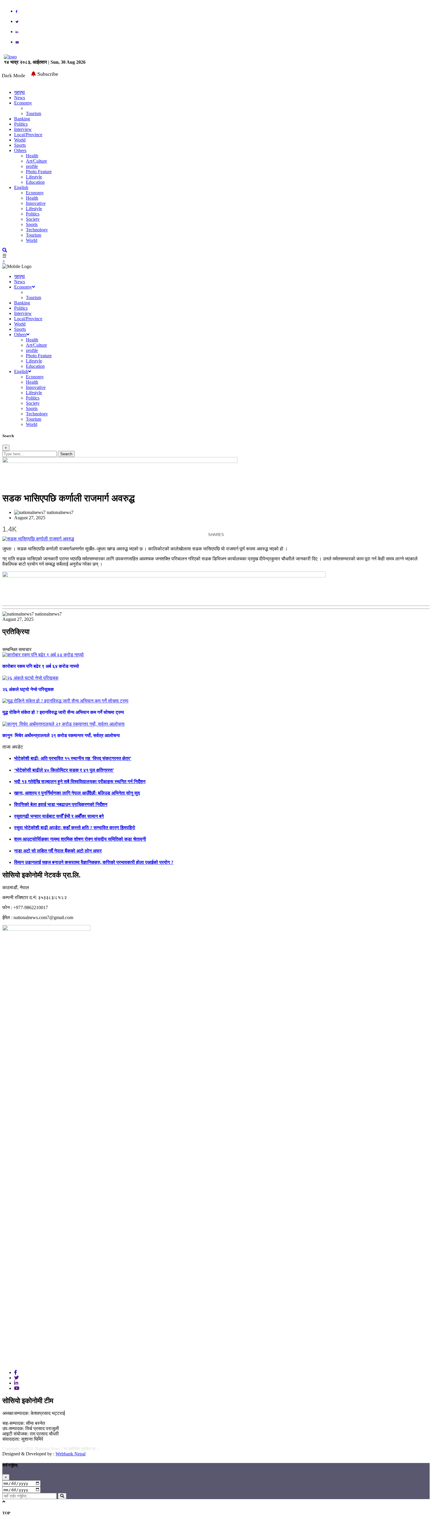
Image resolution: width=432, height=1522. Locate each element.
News (19, 97)
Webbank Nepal (71, 1453)
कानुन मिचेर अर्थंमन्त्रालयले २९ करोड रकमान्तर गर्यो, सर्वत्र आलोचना (61, 735)
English (21, 187)
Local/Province (28, 134)
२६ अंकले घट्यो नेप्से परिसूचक (28, 689)
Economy (23, 102)
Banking (22, 118)
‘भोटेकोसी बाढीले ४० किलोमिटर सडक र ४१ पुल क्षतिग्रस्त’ (64, 770)
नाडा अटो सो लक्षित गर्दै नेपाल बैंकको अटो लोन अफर (58, 850)
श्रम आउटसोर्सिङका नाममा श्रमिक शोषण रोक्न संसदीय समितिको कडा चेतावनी (80, 839)
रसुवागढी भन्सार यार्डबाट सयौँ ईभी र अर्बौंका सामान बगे (59, 816)
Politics (21, 124)
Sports (20, 145)
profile (32, 166)
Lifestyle (34, 176)
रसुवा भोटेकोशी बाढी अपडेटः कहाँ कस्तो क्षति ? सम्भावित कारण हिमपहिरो (74, 827)
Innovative (36, 203)
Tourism (33, 113)
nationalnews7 (60, 512)
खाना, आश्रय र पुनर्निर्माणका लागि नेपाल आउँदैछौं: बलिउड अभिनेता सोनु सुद (77, 793)
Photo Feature (39, 171)
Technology (37, 229)
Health (32, 155)
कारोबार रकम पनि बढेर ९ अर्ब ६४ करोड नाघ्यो (40, 666)
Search (66, 454)
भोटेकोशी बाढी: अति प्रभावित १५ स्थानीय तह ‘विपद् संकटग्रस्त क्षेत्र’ (72, 758)
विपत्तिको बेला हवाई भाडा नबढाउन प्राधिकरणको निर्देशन (60, 804)
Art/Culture (36, 161)
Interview (23, 129)
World (20, 139)
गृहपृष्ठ (19, 276)
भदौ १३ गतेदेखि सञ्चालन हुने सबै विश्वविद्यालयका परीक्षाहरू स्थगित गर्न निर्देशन (79, 781)
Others (20, 150)
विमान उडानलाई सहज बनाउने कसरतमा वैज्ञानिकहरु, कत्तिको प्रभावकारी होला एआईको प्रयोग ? (93, 862)
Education (35, 182)
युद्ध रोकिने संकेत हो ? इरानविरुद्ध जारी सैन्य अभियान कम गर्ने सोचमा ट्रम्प (63, 712)
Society (33, 219)
